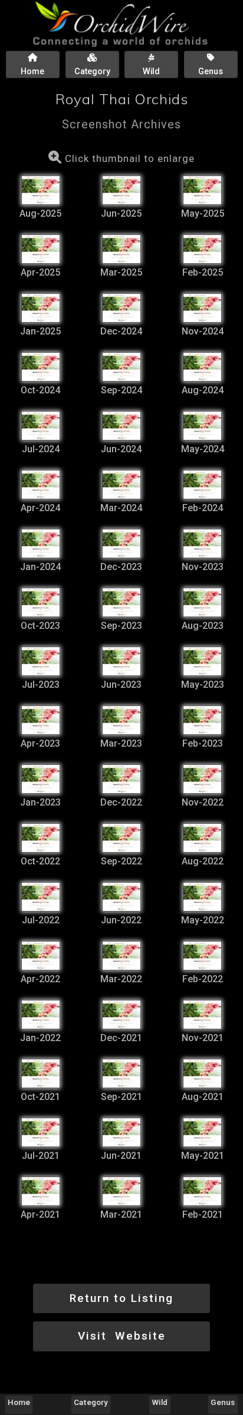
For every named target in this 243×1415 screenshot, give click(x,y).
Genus (223, 1402)
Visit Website (122, 1336)
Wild (160, 1402)
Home (19, 1402)
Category (91, 1402)
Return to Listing (121, 1298)
